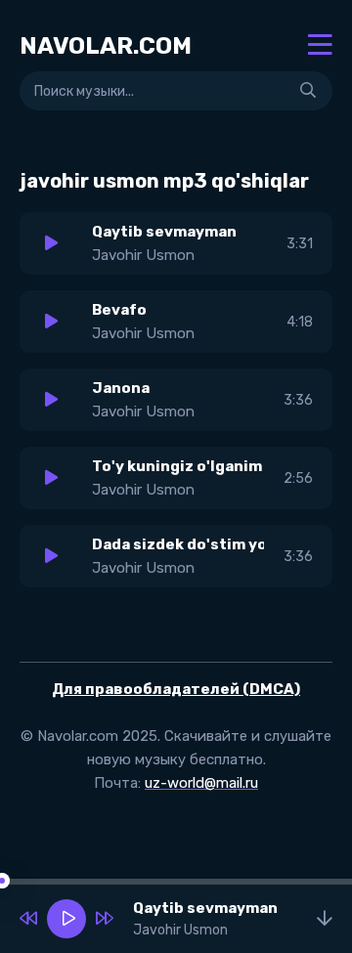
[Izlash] (308, 90)
